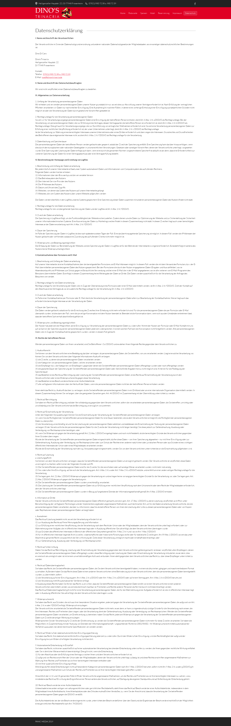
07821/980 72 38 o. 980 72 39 (102, 3)
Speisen (143, 13)
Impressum (177, 13)
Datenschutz (190, 13)
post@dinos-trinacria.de (52, 77)
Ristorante (132, 13)
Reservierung (164, 13)
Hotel (152, 13)
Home (122, 13)
